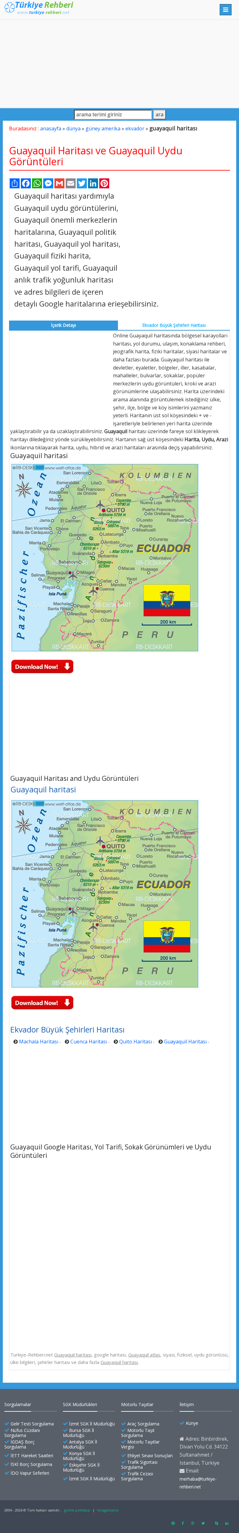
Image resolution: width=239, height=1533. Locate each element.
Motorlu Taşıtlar (137, 1404)
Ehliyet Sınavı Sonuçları (150, 1455)
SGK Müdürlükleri (80, 1404)
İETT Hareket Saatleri (32, 1455)
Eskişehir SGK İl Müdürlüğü (81, 1467)
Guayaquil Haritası (185, 1041)
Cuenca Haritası (88, 1041)
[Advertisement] (119, 63)
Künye (192, 1423)
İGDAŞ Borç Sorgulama (19, 1444)
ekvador (134, 128)
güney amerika (103, 128)
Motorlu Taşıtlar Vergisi (140, 1444)
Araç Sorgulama (143, 1424)
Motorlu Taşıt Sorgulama (138, 1432)
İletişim (187, 1404)
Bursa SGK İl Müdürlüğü (78, 1432)
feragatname (108, 1510)
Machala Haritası (38, 1041)
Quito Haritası (135, 1041)
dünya (73, 128)
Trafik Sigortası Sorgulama (139, 1464)
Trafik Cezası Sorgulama (137, 1476)
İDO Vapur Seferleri (30, 1473)
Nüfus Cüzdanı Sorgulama (22, 1432)
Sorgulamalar (17, 1404)
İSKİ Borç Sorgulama (31, 1464)
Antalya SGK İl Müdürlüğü (80, 1444)
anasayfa (50, 128)
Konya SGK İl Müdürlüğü (79, 1455)
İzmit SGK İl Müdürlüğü (92, 1424)
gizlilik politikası (77, 1510)
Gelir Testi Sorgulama (32, 1424)
